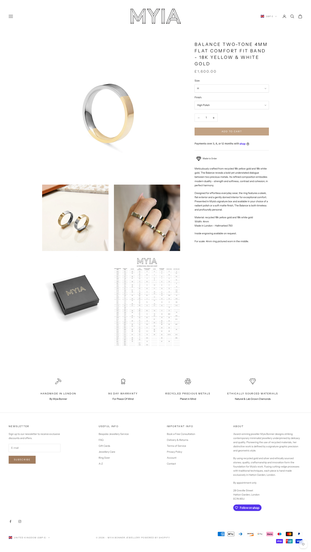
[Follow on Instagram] (20, 521)
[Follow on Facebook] (10, 521)
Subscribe (22, 459)
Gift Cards (104, 445)
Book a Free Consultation (181, 434)
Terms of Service (176, 445)
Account (171, 457)
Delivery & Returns (177, 440)
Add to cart (232, 131)
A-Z (101, 463)
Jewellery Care (107, 451)
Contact (171, 463)
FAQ (101, 440)
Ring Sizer (104, 457)
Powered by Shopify (155, 537)
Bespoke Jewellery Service (114, 434)
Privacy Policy (174, 451)
